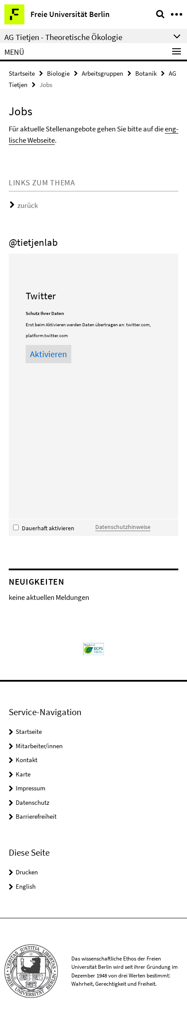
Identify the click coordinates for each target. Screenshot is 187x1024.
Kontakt (26, 760)
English (26, 886)
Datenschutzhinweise (122, 527)
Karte (23, 774)
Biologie (58, 73)
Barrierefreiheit (36, 816)
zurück (27, 205)
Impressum (30, 788)
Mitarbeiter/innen (39, 746)
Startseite (22, 73)
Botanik (146, 73)
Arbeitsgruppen (102, 73)
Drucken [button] (27, 872)
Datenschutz (32, 802)
